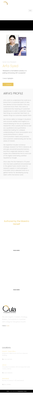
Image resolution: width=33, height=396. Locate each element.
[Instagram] (9, 330)
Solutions (6, 339)
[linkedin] (16, 330)
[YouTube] (13, 330)
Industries (6, 343)
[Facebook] (3, 330)
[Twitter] (6, 330)
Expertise (6, 334)
